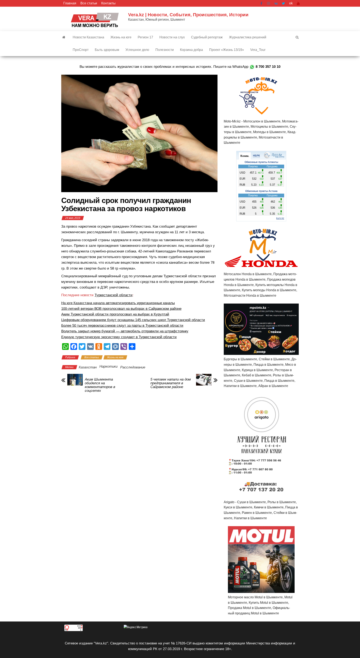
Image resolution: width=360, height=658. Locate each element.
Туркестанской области (113, 295)
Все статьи (88, 3)
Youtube (298, 3)
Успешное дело (137, 50)
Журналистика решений (247, 37)
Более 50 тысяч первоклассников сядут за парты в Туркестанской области (122, 326)
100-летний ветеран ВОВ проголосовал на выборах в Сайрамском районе (121, 309)
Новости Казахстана (88, 37)
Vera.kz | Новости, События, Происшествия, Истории (188, 14)
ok (291, 3)
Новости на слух (172, 37)
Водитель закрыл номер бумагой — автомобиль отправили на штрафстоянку (124, 331)
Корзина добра (191, 50)
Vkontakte (276, 3)
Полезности (164, 50)
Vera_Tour (257, 50)
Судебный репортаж (207, 37)
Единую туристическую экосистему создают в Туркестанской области (119, 337)
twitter (283, 3)
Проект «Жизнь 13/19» (226, 50)
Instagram (268, 3)
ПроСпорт (81, 50)
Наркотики (108, 366)
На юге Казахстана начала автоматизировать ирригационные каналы (118, 303)
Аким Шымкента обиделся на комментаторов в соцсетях (100, 385)
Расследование (132, 367)
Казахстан (88, 367)
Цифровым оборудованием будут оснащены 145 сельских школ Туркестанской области (133, 320)
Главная (69, 3)
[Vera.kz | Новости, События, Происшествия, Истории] (64, 37)
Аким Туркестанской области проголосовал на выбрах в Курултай (115, 314)
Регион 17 (145, 37)
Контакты (108, 3)
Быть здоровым (107, 50)
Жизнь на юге (120, 37)
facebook (261, 3)
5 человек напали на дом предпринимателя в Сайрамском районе (170, 383)
